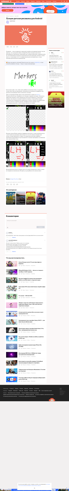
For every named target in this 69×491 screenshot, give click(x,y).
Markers (38, 94)
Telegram (10, 390)
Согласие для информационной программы (27, 396)
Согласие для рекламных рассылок (10, 396)
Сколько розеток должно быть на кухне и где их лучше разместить (56, 77)
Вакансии (31, 388)
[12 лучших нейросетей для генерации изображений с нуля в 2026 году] (26, 379)
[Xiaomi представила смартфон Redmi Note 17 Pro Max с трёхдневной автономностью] (26, 330)
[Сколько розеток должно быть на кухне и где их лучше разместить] (26, 314)
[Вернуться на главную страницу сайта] (5, 1)
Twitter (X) (21, 390)
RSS (39, 390)
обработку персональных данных (34, 485)
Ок (34, 488)
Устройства (28, 273)
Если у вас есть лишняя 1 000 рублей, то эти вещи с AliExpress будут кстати (56, 68)
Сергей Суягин (12, 20)
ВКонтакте (15, 390)
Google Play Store (14, 179)
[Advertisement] (25, 174)
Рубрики (16, 388)
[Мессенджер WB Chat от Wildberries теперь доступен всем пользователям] (26, 355)
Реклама (21, 388)
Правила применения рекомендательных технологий (13, 394)
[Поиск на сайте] (61, 1)
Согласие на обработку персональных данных (44, 394)
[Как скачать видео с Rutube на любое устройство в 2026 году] (26, 338)
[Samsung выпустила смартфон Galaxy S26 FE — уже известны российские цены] (26, 322)
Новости (27, 290)
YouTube (31, 390)
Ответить (14, 237)
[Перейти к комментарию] (56, 56)
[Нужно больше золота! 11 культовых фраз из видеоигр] (26, 264)
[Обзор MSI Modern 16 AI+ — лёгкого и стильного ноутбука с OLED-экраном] (26, 272)
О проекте (12, 388)
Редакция (26, 388)
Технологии (28, 265)
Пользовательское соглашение (14, 392)
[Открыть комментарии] (21, 265)
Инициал (35, 390)
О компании (36, 388)
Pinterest (26, 390)
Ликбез (28, 315)
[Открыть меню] (44, 232)
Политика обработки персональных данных (30, 392)
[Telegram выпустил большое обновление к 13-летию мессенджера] (26, 371)
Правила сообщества (30, 394)
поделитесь (37, 62)
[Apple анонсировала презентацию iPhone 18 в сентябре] (26, 346)
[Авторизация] (67, 1)
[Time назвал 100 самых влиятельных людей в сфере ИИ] (26, 288)
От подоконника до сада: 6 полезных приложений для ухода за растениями (56, 59)
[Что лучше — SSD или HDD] (26, 296)
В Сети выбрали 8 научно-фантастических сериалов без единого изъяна (56, 86)
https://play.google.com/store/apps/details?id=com (26, 235)
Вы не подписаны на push (47, 390)
